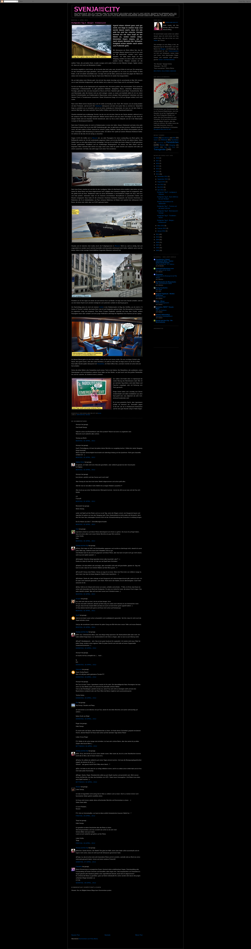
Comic (156, 138)
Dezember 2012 (162, 176)
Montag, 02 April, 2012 (85, 441)
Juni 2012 (160, 184)
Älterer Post (138, 935)
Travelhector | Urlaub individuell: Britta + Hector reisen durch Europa (164, 261)
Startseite (107, 935)
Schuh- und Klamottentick (167, 59)
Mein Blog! (159, 289)
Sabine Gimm (80, 462)
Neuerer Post (75, 935)
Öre (77, 702)
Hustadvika (100, 364)
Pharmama (159, 274)
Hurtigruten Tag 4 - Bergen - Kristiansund (88, 23)
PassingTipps (160, 142)
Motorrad (164, 140)
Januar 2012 (161, 231)
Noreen (78, 786)
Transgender (160, 149)
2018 (157, 158)
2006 (157, 247)
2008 (157, 242)
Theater (156, 147)
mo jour (78, 598)
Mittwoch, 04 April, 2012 (86, 746)
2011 (157, 234)
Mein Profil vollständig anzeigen (165, 71)
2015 (157, 166)
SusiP (77, 615)
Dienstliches (165, 138)
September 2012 (162, 179)
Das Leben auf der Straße (163, 270)
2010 (157, 237)
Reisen (88, 414)
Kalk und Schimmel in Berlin (164, 283)
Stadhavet (98, 106)
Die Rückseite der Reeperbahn (166, 282)
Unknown (79, 669)
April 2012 (160, 190)
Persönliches (172, 142)
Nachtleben (175, 140)
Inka (77, 529)
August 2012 (161, 181)
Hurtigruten (81, 414)
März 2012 (161, 225)
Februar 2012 (161, 228)
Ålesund (94, 138)
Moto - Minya (160, 301)
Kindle (101, 307)
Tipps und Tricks (169, 147)
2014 (157, 168)
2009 (157, 239)
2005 (157, 250)
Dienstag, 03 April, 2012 (86, 648)
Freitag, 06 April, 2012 (85, 816)
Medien (156, 140)
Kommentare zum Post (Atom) (88, 938)
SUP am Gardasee (161, 310)
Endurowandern (174, 51)
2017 (157, 161)
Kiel (174, 138)
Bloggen (163, 49)
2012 (157, 174)
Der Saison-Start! (161, 297)
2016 (157, 163)
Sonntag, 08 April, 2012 (86, 883)
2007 (157, 245)
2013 (157, 171)
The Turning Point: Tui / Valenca (165, 264)
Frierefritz (79, 866)
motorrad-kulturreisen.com (165, 268)
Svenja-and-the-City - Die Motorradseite (164, 321)
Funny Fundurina (161, 288)
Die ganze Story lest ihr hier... (163, 129)
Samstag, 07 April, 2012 (86, 862)
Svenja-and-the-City (82, 545)
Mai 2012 (160, 187)
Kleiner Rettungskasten (162, 302)
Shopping (172, 145)
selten (155, 40)
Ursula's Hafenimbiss (163, 314)
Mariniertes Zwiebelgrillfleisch (164, 316)
